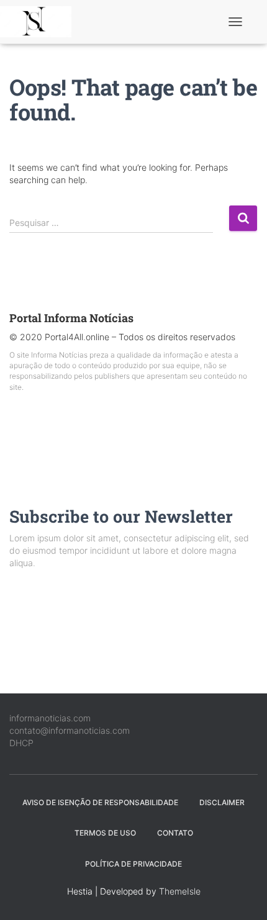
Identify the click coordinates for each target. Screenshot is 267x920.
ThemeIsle (180, 891)
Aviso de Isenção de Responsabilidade (100, 802)
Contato (175, 832)
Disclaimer (222, 802)
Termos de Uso (105, 832)
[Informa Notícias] (40, 21)
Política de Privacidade (133, 863)
